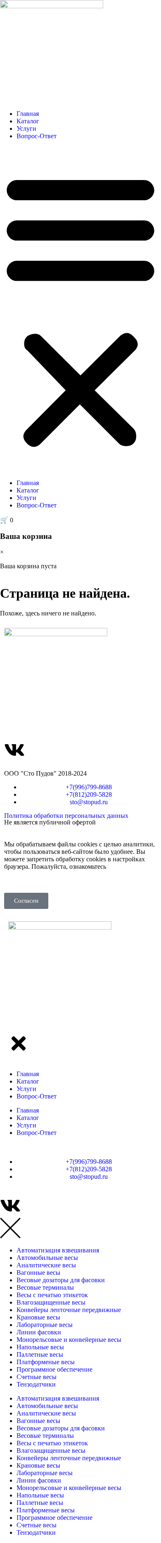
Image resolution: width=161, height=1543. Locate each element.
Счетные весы (37, 1376)
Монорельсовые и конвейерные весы (69, 1339)
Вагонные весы (38, 1272)
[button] (80, 310)
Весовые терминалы (45, 1287)
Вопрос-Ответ (37, 135)
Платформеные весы (46, 1361)
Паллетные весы (40, 1354)
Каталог (28, 121)
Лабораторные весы (45, 1324)
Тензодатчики (36, 1384)
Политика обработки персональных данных (66, 815)
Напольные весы (40, 1347)
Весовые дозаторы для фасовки (61, 1279)
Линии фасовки (39, 1332)
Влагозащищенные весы (51, 1302)
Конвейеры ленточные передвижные (69, 1309)
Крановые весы (38, 1317)
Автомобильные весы (47, 1257)
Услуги (26, 128)
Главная (28, 113)
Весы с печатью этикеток (52, 1294)
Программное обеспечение (54, 1369)
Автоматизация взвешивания (58, 1250)
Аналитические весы (46, 1265)
